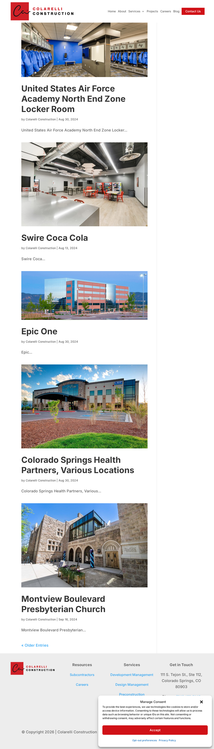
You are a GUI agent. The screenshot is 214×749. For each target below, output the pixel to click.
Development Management (131, 675)
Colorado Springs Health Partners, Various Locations (77, 465)
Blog (176, 11)
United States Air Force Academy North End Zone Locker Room (73, 98)
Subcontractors (82, 675)
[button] (201, 702)
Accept (155, 730)
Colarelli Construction (41, 119)
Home (112, 11)
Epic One (39, 331)
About (122, 11)
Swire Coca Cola (54, 238)
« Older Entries (34, 645)
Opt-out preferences (144, 740)
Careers (165, 11)
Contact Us (193, 11)
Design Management (131, 684)
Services (134, 11)
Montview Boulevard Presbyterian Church (63, 604)
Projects (152, 11)
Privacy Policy (167, 740)
